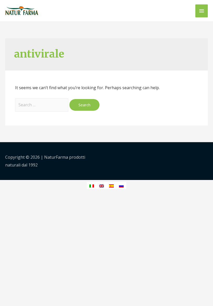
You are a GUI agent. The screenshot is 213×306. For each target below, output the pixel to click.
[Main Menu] (201, 10)
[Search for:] (42, 105)
